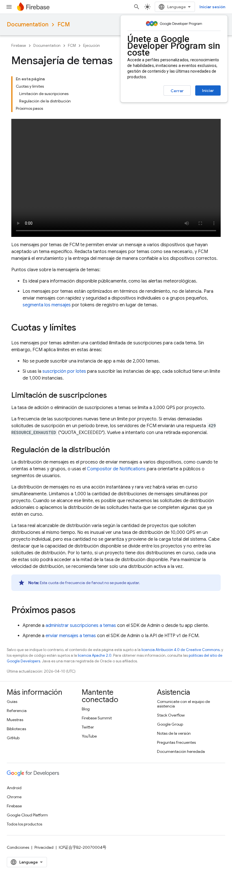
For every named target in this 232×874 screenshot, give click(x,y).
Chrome (14, 796)
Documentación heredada (181, 751)
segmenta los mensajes (47, 305)
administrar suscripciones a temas (81, 625)
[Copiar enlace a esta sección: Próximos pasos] (81, 610)
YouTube (89, 736)
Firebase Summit (97, 718)
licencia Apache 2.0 (94, 655)
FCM (63, 24)
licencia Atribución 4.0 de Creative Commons (180, 649)
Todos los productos (24, 824)
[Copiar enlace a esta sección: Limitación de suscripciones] (112, 396)
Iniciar (208, 90)
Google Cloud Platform (27, 815)
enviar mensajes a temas (71, 636)
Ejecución (91, 45)
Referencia (17, 710)
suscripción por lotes (64, 371)
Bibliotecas (16, 728)
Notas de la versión (174, 733)
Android (14, 787)
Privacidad (44, 847)
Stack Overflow (171, 715)
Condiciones (18, 847)
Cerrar (177, 90)
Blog (86, 708)
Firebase (18, 45)
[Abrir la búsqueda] (136, 6)
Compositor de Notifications (116, 469)
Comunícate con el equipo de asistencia (183, 704)
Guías (12, 701)
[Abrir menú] (9, 7)
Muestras (15, 719)
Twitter (88, 727)
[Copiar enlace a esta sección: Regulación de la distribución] (115, 450)
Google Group (170, 724)
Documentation (27, 24)
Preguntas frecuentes (176, 742)
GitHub (13, 737)
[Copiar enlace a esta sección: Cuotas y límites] (81, 328)
